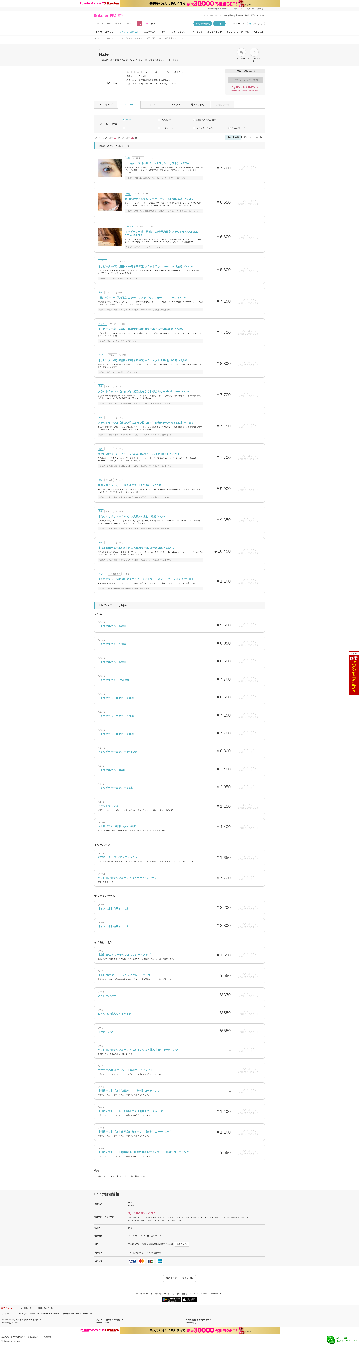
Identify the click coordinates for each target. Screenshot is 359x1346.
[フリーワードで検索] (139, 23)
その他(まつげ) (238, 128)
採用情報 (47, 1337)
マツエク (130, 128)
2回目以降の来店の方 (206, 120)
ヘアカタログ (196, 32)
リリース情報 (202, 1294)
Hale (177, 38)
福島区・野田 (150, 38)
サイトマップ (169, 1294)
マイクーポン (238, 23)
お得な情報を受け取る (233, 15)
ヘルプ (218, 15)
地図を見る (182, 1244)
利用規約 (158, 1294)
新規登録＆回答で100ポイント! (219, 9)
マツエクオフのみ (204, 128)
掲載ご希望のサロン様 (255, 15)
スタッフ (175, 104)
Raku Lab (258, 32)
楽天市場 (260, 9)
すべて (129, 120)
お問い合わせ (182, 1294)
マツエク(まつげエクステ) (124, 38)
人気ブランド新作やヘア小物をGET (109, 1320)
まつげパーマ (167, 128)
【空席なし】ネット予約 (245, 80)
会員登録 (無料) (203, 23)
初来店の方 (166, 120)
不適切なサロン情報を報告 (179, 1278)
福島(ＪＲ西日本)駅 (165, 38)
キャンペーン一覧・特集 (238, 32)
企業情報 (5, 1337)
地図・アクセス (199, 104)
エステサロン (150, 32)
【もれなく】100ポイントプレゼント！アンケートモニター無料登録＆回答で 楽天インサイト (57, 1314)
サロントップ (105, 104)
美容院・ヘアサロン (105, 32)
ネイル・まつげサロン (129, 32)
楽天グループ (239, 9)
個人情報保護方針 (18, 1337)
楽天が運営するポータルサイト (198, 1320)
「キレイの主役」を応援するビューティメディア (21, 1320)
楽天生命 (250, 9)
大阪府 (139, 38)
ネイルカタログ (214, 32)
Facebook (214, 1294)
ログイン (219, 23)
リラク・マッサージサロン (173, 32)
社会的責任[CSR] (34, 1337)
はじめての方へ (206, 15)
